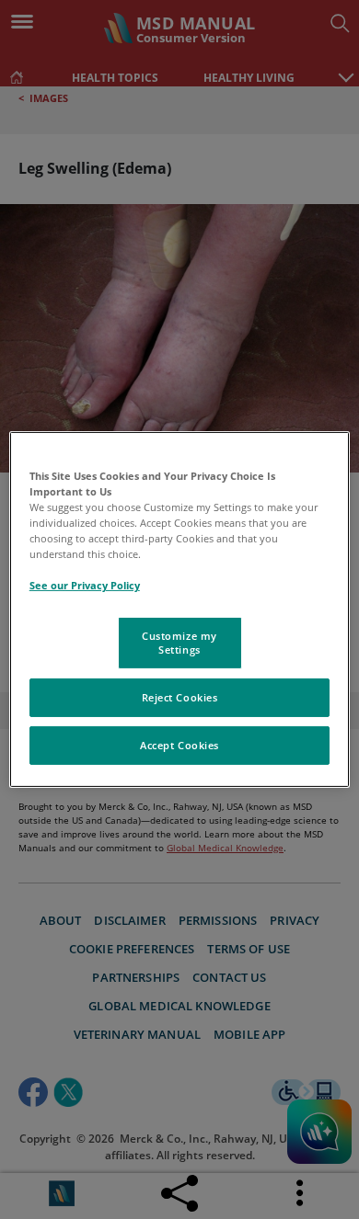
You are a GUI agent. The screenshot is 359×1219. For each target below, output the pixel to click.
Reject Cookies (180, 697)
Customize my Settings (179, 642)
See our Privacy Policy (84, 585)
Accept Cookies (179, 745)
